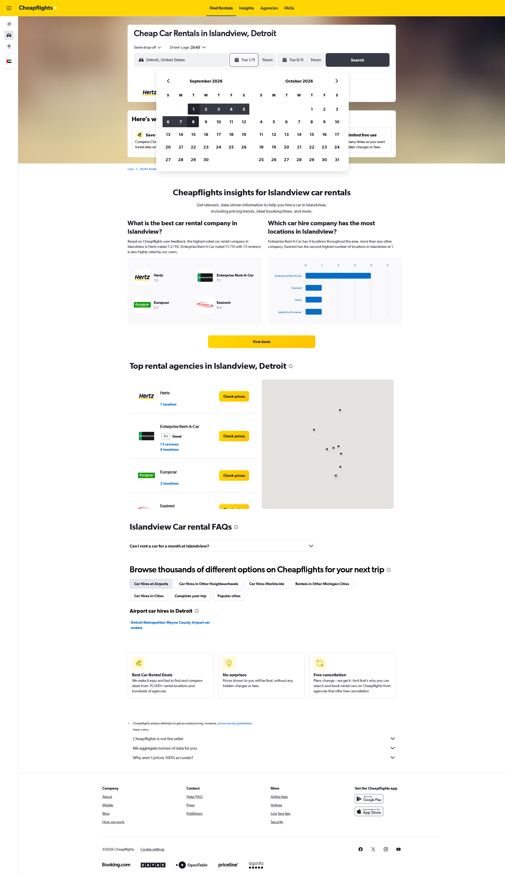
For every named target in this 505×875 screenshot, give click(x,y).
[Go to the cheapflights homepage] (38, 8)
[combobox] (148, 47)
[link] (261, 341)
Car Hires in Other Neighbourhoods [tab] (208, 584)
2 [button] (206, 109)
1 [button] (193, 109)
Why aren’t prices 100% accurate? (163, 757)
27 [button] (168, 159)
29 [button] (193, 159)
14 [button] (181, 134)
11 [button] (231, 121)
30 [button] (206, 159)
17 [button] (218, 134)
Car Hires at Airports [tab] (151, 584)
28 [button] (180, 159)
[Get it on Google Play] (369, 799)
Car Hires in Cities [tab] (149, 596)
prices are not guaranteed (234, 723)
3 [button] (218, 109)
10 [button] (218, 121)
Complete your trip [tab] (190, 596)
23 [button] (206, 147)
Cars (131, 169)
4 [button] (231, 109)
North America (150, 169)
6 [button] (168, 121)
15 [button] (193, 134)
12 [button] (244, 121)
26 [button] (243, 147)
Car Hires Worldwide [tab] (266, 584)
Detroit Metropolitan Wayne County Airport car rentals (170, 625)
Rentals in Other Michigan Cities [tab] (322, 584)
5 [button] (244, 109)
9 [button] (206, 121)
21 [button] (181, 147)
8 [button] (193, 121)
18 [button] (231, 134)
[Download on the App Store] (369, 811)
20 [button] (168, 147)
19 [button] (244, 134)
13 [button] (168, 134)
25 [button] (231, 147)
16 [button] (206, 134)
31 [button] (337, 159)
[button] (9, 8)
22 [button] (193, 147)
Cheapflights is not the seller (158, 738)
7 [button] (180, 121)
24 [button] (218, 147)
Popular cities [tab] (229, 596)
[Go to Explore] (9, 46)
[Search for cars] (9, 35)
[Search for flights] (9, 24)
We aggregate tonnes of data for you (165, 748)
